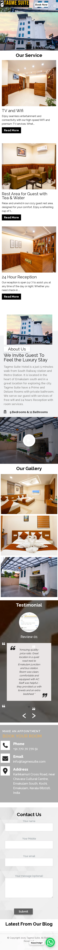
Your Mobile (29, 838)
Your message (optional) (29, 876)
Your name (29, 821)
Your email (29, 856)
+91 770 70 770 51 (25, 749)
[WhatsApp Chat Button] (50, 942)
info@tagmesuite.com (29, 761)
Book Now (41, 4)
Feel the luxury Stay (10, 10)
